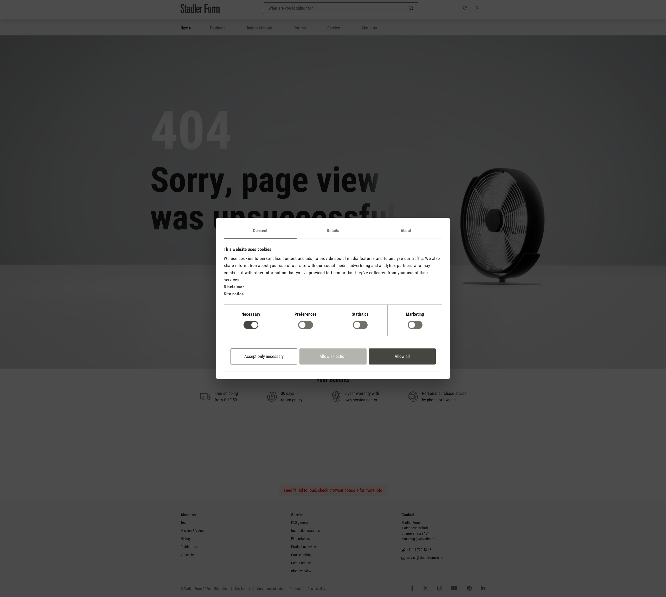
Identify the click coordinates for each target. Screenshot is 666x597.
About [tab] (406, 230)
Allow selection (333, 356)
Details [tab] (333, 230)
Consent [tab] (260, 230)
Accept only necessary (264, 356)
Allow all (402, 356)
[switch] (305, 325)
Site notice (234, 294)
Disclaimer (234, 286)
